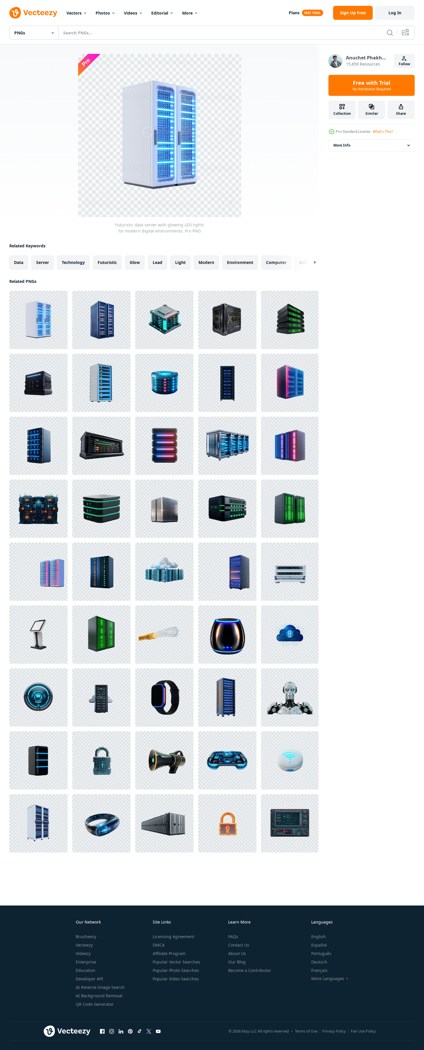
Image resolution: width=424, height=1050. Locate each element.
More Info (341, 145)
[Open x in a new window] (149, 1031)
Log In (394, 12)
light (180, 262)
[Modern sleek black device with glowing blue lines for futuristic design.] (38, 760)
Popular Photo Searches (176, 970)
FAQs (233, 936)
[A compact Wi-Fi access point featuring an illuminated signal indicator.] (290, 760)
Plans (294, 12)
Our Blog (237, 962)
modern (206, 262)
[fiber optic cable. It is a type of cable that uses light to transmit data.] (164, 634)
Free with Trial (372, 85)
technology (73, 262)
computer (276, 262)
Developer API (89, 979)
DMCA (159, 945)
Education (85, 970)
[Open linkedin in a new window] (121, 1031)
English (318, 936)
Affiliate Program (169, 953)
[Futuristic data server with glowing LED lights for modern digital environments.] (38, 320)
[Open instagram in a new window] (111, 1031)
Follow (404, 63)
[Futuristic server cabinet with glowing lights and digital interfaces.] (227, 571)
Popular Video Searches (176, 979)
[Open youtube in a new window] (158, 1031)
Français (319, 970)
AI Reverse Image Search (100, 987)
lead (157, 262)
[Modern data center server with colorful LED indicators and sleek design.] (38, 571)
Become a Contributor (249, 970)
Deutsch (319, 962)
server (42, 262)
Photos (103, 13)
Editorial (159, 13)
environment (240, 262)
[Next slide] (309, 262)
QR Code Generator (95, 1004)
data (18, 262)
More (187, 13)
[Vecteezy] (33, 13)
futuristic (107, 262)
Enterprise (86, 962)
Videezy (83, 953)
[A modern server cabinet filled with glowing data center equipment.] (101, 571)
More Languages (327, 978)
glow (135, 262)
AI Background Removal (99, 995)
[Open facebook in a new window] (102, 1031)
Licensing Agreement (173, 936)
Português (321, 953)
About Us (237, 953)
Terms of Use (306, 1031)
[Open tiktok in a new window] (139, 1031)
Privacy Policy (334, 1031)
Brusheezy (86, 936)
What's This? (383, 131)
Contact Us (238, 945)
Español (319, 945)
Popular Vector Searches (176, 962)
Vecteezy (84, 945)
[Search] (389, 32)
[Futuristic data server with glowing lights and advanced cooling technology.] (101, 320)
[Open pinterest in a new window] (130, 1031)
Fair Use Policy (363, 1031)
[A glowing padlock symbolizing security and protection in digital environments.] (227, 823)
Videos (130, 13)
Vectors (74, 13)
